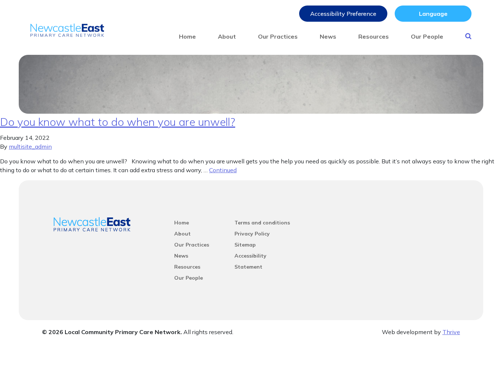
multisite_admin (30, 146)
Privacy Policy (252, 233)
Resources (373, 36)
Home (187, 36)
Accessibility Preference (343, 13)
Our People (427, 36)
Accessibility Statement (250, 256)
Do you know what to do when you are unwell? (117, 122)
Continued (223, 170)
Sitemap (245, 244)
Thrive (451, 332)
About (227, 36)
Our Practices (278, 36)
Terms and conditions (262, 222)
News (328, 36)
